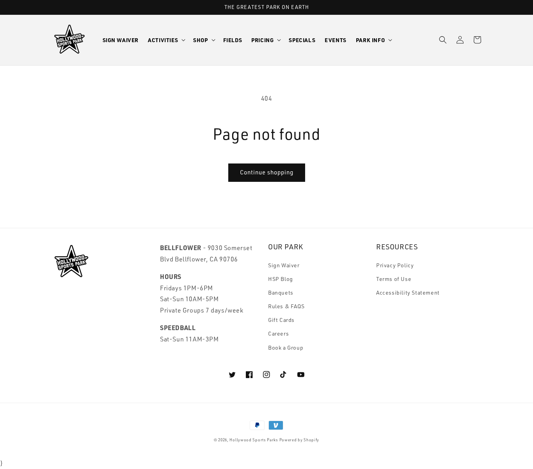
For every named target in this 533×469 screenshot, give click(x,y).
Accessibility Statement (408, 292)
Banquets (280, 292)
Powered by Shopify (299, 439)
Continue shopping (266, 172)
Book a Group (285, 347)
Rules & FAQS (286, 306)
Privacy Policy (395, 265)
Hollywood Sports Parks (253, 439)
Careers (278, 333)
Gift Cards (281, 319)
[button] (165, 40)
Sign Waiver (284, 265)
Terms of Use (393, 278)
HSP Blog (280, 278)
